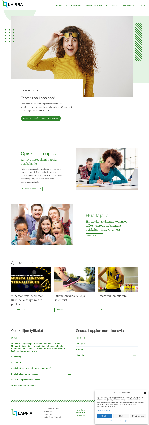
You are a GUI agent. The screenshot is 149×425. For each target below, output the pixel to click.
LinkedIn (80, 355)
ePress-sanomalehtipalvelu (23, 385)
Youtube (79, 349)
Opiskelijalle (61, 5)
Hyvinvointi (76, 5)
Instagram (80, 344)
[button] (145, 393)
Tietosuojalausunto (126, 421)
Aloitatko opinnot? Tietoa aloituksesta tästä (40, 118)
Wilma (14, 338)
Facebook (80, 338)
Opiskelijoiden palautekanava (24, 374)
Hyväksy (104, 416)
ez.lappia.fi (16, 362)
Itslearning (16, 357)
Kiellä (121, 416)
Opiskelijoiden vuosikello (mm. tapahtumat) (31, 368)
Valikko (130, 5)
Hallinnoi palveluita (104, 410)
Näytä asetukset (138, 416)
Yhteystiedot (111, 5)
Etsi (143, 5)
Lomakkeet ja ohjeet (93, 5)
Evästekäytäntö (114, 421)
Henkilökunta (80, 410)
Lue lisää (16, 310)
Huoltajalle (91, 235)
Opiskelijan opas (29, 189)
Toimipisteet (80, 413)
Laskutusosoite (81, 416)
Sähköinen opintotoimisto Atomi (26, 380)
